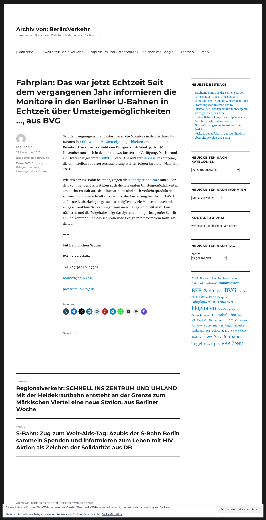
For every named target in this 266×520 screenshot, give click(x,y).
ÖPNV (237, 343)
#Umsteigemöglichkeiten (123, 142)
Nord (230, 320)
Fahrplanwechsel (204, 302)
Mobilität (202, 320)
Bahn (234, 278)
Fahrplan (28, 157)
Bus (18, 157)
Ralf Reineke (24, 146)
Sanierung (197, 330)
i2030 (241, 315)
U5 (213, 344)
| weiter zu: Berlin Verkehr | (63, 52)
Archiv (195, 254)
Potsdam (210, 325)
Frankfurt (223, 309)
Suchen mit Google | (159, 52)
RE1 (221, 325)
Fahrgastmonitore (27, 167)
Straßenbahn (227, 336)
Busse (20, 163)
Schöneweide (239, 330)
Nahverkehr (217, 320)
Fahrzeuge (42, 157)
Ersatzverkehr (206, 297)
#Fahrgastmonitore (143, 180)
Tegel (196, 343)
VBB (225, 343)
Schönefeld (220, 330)
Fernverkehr (225, 302)
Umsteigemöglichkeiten (32, 171)
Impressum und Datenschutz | (114, 52)
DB (192, 297)
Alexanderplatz (208, 278)
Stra (209, 337)
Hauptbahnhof (224, 315)
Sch (208, 330)
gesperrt (233, 309)
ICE (193, 320)
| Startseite (24, 52)
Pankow (196, 325)
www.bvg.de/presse (78, 278)
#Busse (150, 158)
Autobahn (223, 278)
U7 (218, 344)
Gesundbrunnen (200, 315)
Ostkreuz (241, 320)
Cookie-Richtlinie (112, 514)
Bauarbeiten (229, 283)
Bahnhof (197, 283)
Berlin (209, 291)
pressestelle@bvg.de (79, 289)
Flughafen (203, 308)
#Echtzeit (87, 142)
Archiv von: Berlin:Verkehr (53, 29)
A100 (194, 278)
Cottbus (242, 291)
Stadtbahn (197, 337)
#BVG (105, 158)
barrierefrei (211, 283)
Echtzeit (37, 163)
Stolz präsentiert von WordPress (73, 503)
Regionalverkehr (236, 325)
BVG (28, 163)
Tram (207, 344)
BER (196, 290)
